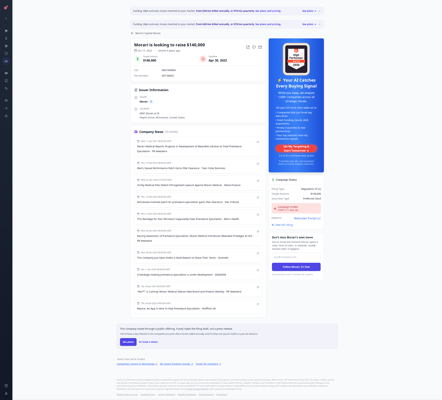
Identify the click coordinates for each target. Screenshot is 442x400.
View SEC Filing (284, 224)
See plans (128, 341)
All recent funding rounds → (176, 363)
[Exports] (6, 115)
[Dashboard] (6, 30)
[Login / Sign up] (6, 393)
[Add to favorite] (254, 47)
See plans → (309, 10)
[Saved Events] (6, 80)
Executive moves (206, 394)
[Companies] (6, 46)
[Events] (6, 38)
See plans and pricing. (268, 10)
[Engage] (6, 100)
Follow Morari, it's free (296, 266)
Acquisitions (222, 394)
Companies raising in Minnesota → (137, 363)
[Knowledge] (6, 385)
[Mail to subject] (260, 47)
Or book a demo (148, 341)
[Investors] (6, 61)
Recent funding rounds (127, 394)
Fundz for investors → (208, 363)
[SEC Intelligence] (6, 53)
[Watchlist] (6, 73)
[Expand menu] (6, 18)
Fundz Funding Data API (198, 389)
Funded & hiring (147, 394)
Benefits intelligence (187, 394)
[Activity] (6, 88)
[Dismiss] (319, 11)
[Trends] (6, 107)
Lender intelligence (166, 394)
